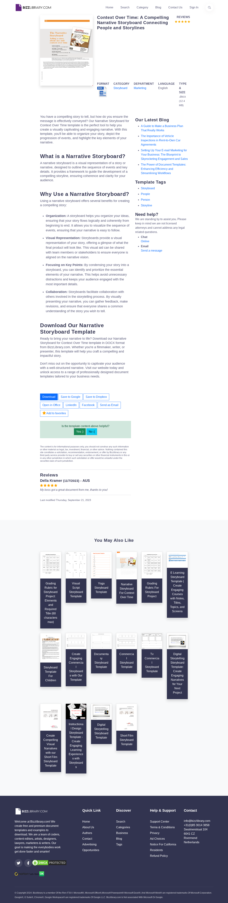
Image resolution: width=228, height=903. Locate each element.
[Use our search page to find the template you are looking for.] (209, 7)
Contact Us (175, 7)
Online (145, 241)
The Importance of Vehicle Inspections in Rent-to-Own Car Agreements (160, 140)
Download (48, 396)
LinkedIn (71, 405)
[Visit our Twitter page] (18, 863)
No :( (92, 431)
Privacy (154, 832)
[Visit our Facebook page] (28, 863)
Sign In (194, 7)
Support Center (159, 821)
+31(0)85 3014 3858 (196, 825)
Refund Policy (159, 855)
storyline (146, 205)
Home (109, 7)
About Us (88, 827)
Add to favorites (56, 413)
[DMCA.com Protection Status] (49, 862)
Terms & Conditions (162, 827)
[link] (18, 863)
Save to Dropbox (96, 396)
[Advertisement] (142, 55)
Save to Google (70, 396)
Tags (119, 844)
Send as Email (109, 405)
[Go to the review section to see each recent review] (182, 21)
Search (124, 7)
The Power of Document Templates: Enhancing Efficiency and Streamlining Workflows (163, 169)
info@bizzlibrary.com (197, 820)
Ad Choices (157, 838)
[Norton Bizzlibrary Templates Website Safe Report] (29, 873)
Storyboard (120, 88)
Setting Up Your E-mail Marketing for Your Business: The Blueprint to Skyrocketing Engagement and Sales (164, 154)
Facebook (88, 405)
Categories (123, 827)
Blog (158, 7)
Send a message (151, 250)
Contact (87, 838)
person (145, 199)
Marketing (140, 88)
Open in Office (51, 405)
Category (142, 7)
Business (122, 832)
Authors (87, 832)
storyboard (148, 188)
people (145, 194)
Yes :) (79, 431)
